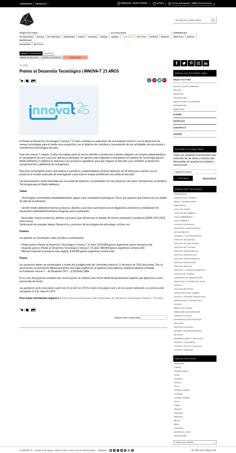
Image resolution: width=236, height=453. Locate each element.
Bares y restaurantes (185, 202)
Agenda (115, 37)
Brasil (177, 420)
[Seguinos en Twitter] (184, 63)
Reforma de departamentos (188, 331)
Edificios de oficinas (184, 240)
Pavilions (179, 323)
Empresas (26, 40)
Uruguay (178, 379)
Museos (178, 304)
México (177, 382)
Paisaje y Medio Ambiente (186, 86)
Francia (178, 409)
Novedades (25, 44)
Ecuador (178, 394)
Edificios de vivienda (185, 247)
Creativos (178, 37)
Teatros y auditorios (184, 342)
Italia (177, 386)
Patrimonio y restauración (187, 319)
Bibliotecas (180, 205)
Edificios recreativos (185, 262)
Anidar (104, 37)
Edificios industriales (185, 255)
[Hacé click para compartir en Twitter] (159, 80)
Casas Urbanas (181, 221)
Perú (176, 424)
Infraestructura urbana (187, 293)
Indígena (92, 37)
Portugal (178, 417)
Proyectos (178, 94)
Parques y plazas (183, 316)
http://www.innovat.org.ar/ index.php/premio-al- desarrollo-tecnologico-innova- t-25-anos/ (112, 298)
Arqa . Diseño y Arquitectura (28, 17)
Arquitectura (29, 33)
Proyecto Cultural (183, 327)
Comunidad (180, 33)
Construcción (180, 98)
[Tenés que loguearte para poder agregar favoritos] (22, 80)
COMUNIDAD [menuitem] (26, 4)
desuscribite (209, 178)
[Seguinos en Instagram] (198, 63)
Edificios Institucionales (187, 259)
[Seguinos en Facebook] (176, 63)
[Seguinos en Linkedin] (205, 63)
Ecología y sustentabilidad (187, 236)
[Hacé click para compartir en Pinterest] (164, 80)
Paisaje (40, 37)
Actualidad (118, 33)
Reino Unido (180, 436)
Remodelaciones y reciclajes (188, 338)
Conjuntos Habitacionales (187, 228)
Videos (81, 37)
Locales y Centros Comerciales (189, 297)
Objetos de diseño (183, 308)
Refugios (178, 335)
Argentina (48, 53)
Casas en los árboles (185, 213)
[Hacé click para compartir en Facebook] (149, 80)
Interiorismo (27, 37)
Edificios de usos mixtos (186, 243)
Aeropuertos (180, 194)
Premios (165, 37)
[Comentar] (27, 81)
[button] (213, 20)
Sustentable (53, 37)
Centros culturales (184, 224)
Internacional (181, 371)
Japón (177, 405)
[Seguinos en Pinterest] (191, 63)
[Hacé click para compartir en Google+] (154, 80)
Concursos (128, 37)
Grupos (191, 37)
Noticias (141, 37)
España (177, 367)
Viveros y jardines (183, 350)
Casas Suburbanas (183, 217)
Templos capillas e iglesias (188, 346)
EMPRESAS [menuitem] (40, 4)
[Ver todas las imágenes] (33, 80)
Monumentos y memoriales (187, 300)
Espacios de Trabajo (184, 274)
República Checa (182, 432)
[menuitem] (192, 5)
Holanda (178, 413)
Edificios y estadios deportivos (190, 270)
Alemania (179, 428)
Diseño (177, 114)
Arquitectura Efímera (185, 198)
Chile (177, 401)
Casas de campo (182, 209)
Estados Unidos (182, 390)
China (177, 375)
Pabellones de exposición (187, 312)
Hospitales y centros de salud (189, 281)
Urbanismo (69, 37)
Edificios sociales (183, 266)
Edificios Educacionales (186, 251)
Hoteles (178, 285)
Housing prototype (183, 289)
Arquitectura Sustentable (186, 102)
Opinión (153, 37)
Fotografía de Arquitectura (188, 278)
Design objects (181, 232)
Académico (179, 127)
